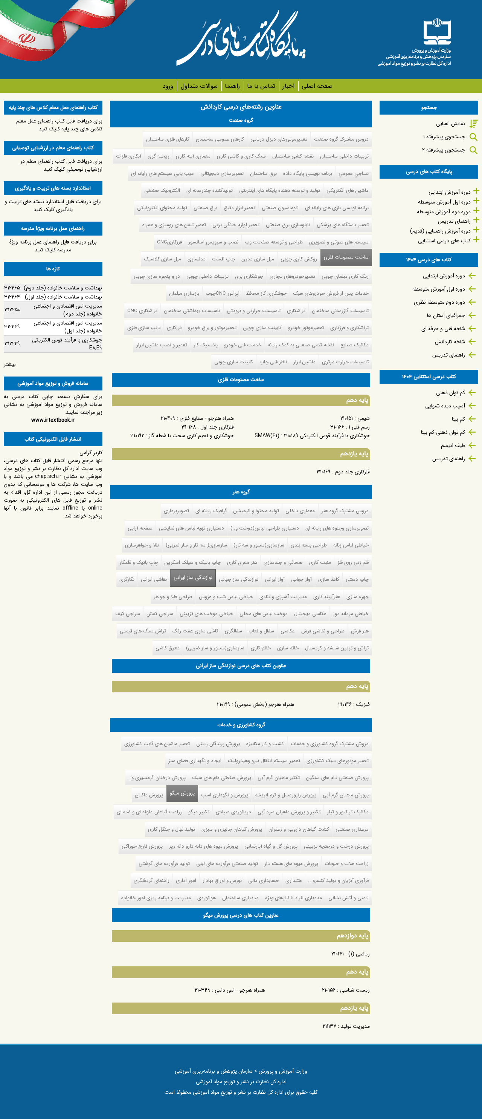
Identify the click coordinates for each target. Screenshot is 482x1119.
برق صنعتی (205, 208)
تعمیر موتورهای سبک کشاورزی (338, 761)
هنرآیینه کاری (326, 597)
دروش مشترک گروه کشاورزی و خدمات (330, 744)
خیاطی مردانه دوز (351, 614)
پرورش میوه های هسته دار (291, 864)
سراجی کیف (127, 614)
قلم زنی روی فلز (353, 562)
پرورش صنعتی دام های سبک (221, 778)
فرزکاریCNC (169, 242)
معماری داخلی (300, 511)
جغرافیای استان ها (446, 315)
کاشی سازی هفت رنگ (195, 631)
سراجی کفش (159, 614)
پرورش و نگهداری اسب (224, 795)
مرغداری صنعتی (352, 829)
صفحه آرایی (140, 528)
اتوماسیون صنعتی (280, 208)
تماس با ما (261, 86)
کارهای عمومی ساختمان (220, 139)
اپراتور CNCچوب (222, 293)
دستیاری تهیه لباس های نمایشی (191, 528)
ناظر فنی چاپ (273, 362)
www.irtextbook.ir (53, 420)
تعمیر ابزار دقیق (239, 208)
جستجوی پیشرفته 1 (444, 137)
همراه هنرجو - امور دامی (240, 990)
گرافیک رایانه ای (211, 511)
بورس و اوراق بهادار (222, 881)
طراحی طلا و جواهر (173, 597)
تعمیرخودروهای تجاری (292, 276)
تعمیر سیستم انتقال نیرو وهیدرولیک (264, 761)
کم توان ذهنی (450, 393)
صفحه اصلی (317, 86)
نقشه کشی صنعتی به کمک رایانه (301, 345)
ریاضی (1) (359, 954)
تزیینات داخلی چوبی (207, 276)
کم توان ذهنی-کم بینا (443, 432)
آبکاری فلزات (128, 156)
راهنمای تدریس (454, 221)
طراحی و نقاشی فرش (323, 631)
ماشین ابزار (304, 362)
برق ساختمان (263, 174)
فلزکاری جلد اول (217, 427)
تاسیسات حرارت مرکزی (345, 362)
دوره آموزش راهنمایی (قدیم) (440, 231)
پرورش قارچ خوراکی (142, 846)
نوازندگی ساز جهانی (238, 579)
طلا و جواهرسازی (142, 545)
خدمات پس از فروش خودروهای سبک (331, 293)
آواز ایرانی (275, 579)
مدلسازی (197, 259)
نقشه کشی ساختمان (293, 156)
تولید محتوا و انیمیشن (256, 511)
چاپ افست (223, 259)
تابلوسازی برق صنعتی (288, 225)
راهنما (232, 86)
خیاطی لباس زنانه (351, 545)
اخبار (288, 86)
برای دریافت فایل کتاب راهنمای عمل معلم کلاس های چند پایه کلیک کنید (59, 125)
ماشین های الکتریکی (347, 190)
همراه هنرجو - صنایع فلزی (207, 418)
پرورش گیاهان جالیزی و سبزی (231, 829)
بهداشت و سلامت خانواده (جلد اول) (63, 297)
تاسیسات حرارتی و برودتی (254, 311)
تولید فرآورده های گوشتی (164, 864)
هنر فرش (360, 631)
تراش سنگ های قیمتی (143, 631)
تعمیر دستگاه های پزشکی (343, 225)
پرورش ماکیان (149, 795)
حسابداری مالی (263, 881)
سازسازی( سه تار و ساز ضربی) (196, 545)
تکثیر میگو (198, 812)
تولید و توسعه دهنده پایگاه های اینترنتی (279, 190)
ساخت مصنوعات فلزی (346, 257)
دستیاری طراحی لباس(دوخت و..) (264, 528)
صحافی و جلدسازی (283, 562)
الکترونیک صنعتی (162, 190)
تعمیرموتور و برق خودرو (212, 328)
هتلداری (293, 881)
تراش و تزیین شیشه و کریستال (337, 648)
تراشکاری (296, 311)
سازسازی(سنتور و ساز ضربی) (215, 648)
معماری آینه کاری (193, 156)
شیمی (363, 418)
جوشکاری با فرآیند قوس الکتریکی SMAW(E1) (312, 436)
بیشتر (10, 364)
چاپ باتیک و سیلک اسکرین (193, 562)
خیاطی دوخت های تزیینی (206, 614)
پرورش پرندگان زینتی (218, 744)
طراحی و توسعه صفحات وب (274, 242)
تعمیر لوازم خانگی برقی (235, 225)
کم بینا (458, 419)
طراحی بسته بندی (309, 545)
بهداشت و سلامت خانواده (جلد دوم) (63, 288)
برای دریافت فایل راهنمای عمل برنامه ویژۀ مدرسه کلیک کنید (53, 246)
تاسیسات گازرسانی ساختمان (340, 311)
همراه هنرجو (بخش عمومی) (264, 704)
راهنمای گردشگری (151, 881)
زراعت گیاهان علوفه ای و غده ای (149, 812)
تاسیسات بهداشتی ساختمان (192, 311)
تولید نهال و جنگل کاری (171, 829)
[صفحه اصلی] (414, 39)
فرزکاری (174, 328)
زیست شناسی (355, 990)
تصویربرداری (176, 511)
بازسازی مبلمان (184, 293)
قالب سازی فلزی (143, 328)
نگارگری (126, 579)
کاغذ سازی (328, 579)
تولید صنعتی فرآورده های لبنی (227, 864)
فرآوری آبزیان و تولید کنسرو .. (338, 881)
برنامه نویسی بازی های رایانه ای (337, 208)
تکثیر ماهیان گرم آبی (279, 778)
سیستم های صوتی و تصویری (339, 242)
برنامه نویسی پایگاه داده (307, 174)
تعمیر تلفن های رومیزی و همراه (174, 225)
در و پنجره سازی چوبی (157, 276)
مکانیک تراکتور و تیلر (348, 812)
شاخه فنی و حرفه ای (443, 329)
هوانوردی (206, 898)
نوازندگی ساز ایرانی (193, 578)
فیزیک (363, 704)
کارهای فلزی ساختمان (167, 139)
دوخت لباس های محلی (263, 614)
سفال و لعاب (261, 631)
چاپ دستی (357, 579)
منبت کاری (320, 562)
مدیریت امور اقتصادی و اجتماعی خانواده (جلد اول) (68, 327)
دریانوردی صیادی (233, 812)
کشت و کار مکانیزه (265, 744)
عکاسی (288, 631)
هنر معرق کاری (242, 562)
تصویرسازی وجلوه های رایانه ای (337, 528)
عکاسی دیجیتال (310, 614)
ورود (167, 86)
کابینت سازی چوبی (262, 328)
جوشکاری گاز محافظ (266, 293)
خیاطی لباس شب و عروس (226, 597)
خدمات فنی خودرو (242, 345)
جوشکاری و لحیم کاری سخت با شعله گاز (191, 436)
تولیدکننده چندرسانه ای (209, 190)
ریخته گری (158, 156)
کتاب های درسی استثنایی (444, 241)
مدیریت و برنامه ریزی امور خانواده (156, 898)
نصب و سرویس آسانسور (213, 242)
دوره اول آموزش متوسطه (444, 202)
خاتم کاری (261, 648)
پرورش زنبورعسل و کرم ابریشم (285, 795)
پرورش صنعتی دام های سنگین (337, 778)
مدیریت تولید (355, 1026)
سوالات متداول (199, 86)
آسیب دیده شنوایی (445, 406)
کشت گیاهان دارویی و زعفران (298, 829)
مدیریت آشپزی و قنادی (283, 597)
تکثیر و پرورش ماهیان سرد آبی (289, 812)
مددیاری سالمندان (240, 898)
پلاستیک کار (206, 345)
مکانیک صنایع (354, 345)
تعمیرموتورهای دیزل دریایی (278, 139)
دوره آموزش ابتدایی (450, 192)
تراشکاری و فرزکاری (349, 328)
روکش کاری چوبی (299, 259)
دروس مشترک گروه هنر (345, 511)
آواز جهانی (301, 579)
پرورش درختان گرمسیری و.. (157, 778)
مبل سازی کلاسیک (162, 259)
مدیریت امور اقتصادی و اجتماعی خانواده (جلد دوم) (68, 310)
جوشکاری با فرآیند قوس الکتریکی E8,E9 (67, 344)
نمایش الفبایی (450, 123)
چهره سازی (357, 597)
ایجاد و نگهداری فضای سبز (194, 761)
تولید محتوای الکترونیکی (162, 208)
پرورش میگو (180, 793)
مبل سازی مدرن (257, 259)
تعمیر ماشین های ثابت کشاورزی (157, 744)
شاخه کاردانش (450, 342)
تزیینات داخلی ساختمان (344, 156)
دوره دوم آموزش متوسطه (444, 212)
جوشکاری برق (249, 276)
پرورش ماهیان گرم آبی (346, 795)
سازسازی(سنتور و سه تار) (258, 545)
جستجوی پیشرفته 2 (443, 150)
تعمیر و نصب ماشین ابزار (161, 345)
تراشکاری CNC (142, 311)
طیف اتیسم (453, 445)
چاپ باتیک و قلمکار (138, 562)
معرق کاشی (168, 648)
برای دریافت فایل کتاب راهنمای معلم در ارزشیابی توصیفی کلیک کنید (61, 165)
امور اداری (186, 881)
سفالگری (233, 631)
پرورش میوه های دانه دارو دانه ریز (203, 846)
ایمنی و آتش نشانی (348, 898)
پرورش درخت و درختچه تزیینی (336, 846)
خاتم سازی (288, 648)
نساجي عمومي (354, 174)
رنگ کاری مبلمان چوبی (345, 276)
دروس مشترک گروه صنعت (341, 139)
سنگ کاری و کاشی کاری (241, 156)
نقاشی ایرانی (154, 579)
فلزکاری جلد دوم (352, 472)
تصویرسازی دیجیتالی (222, 174)
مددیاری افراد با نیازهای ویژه (293, 898)
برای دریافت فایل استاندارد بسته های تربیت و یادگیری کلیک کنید (53, 205)
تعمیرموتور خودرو (306, 328)
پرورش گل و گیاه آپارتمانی (270, 846)
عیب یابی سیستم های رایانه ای (162, 174)
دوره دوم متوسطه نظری (439, 302)
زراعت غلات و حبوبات (347, 864)
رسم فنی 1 (359, 427)
